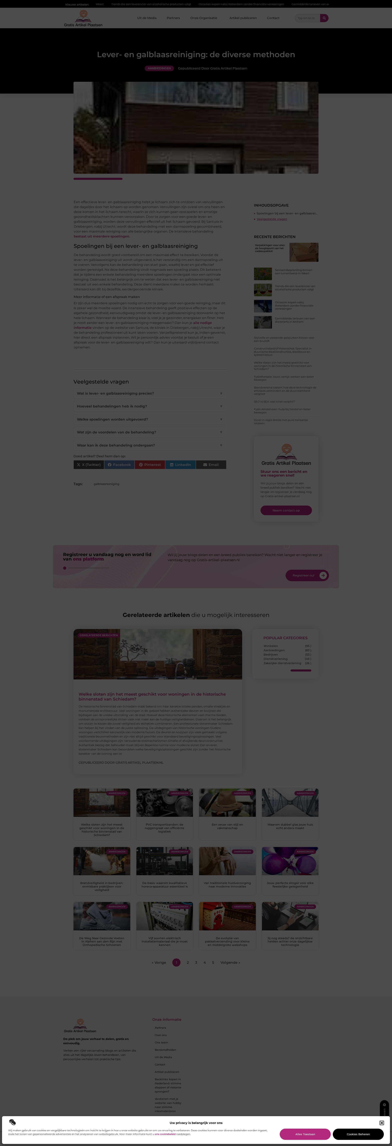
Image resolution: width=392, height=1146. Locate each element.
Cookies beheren (358, 1134)
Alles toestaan (305, 1134)
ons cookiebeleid (165, 1134)
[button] (382, 1123)
